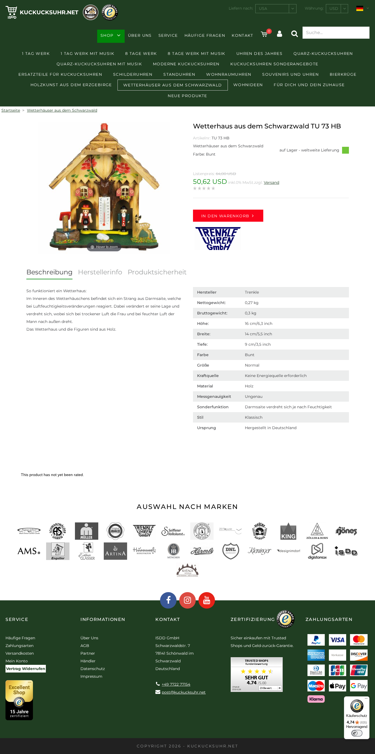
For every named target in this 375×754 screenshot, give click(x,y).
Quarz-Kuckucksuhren (323, 53)
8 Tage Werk (141, 53)
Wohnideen (248, 84)
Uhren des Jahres (259, 53)
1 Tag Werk (36, 53)
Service (168, 35)
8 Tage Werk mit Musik (196, 53)
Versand (271, 182)
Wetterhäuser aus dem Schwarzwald (172, 85)
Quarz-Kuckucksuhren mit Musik (99, 63)
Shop (107, 35)
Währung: (314, 8)
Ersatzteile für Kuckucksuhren (60, 74)
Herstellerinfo (100, 272)
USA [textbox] (263, 8)
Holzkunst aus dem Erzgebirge (71, 84)
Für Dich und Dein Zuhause (309, 84)
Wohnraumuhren (228, 74)
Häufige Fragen (204, 35)
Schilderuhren (132, 74)
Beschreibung (49, 272)
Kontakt (242, 35)
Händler (88, 661)
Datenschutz (92, 668)
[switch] (356, 733)
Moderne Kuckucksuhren (186, 63)
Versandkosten (19, 653)
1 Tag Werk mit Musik (87, 53)
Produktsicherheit (157, 272)
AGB (84, 645)
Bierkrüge (343, 74)
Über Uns (140, 35)
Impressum (91, 676)
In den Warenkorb (225, 215)
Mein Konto (16, 661)
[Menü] (366, 699)
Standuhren (179, 74)
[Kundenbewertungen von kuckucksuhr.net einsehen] (257, 676)
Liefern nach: (241, 8)
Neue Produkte (187, 95)
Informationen (102, 619)
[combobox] (275, 8)
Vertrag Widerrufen (25, 668)
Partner (87, 653)
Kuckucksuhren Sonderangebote (274, 63)
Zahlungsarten (19, 645)
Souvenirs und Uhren (290, 74)
